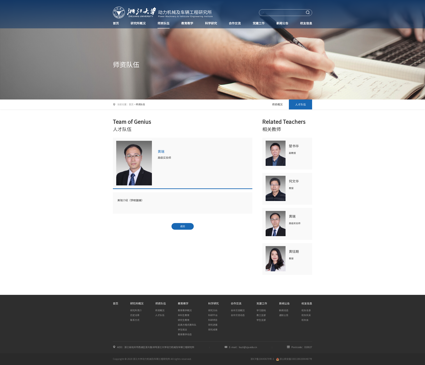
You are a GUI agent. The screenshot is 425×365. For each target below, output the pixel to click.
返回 (182, 226)
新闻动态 (283, 310)
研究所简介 (136, 310)
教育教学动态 (185, 334)
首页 (116, 23)
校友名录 (306, 310)
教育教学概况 (185, 310)
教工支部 (261, 315)
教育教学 (187, 23)
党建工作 (259, 23)
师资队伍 (164, 23)
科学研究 (211, 23)
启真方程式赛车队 (187, 325)
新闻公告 (282, 23)
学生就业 (182, 330)
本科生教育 (183, 315)
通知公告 (283, 315)
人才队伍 (300, 104)
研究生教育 (183, 320)
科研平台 (212, 315)
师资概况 (277, 104)
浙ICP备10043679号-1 (262, 359)
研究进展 (212, 325)
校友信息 (306, 23)
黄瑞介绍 (122, 200)
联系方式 (134, 320)
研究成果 (212, 330)
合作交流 (235, 23)
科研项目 (212, 320)
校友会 (304, 320)
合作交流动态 (238, 315)
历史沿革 (134, 315)
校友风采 (306, 315)
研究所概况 (138, 23)
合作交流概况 (238, 310)
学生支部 (261, 320)
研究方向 (212, 310)
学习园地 (261, 310)
